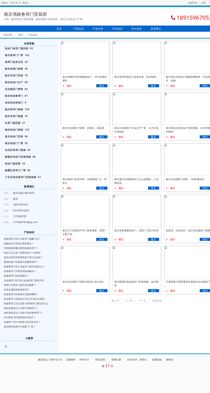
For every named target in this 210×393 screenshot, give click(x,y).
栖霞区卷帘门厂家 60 (17, 170)
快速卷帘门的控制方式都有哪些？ (21, 294)
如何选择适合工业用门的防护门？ (21, 308)
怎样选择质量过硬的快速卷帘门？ (21, 248)
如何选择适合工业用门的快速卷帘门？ (23, 312)
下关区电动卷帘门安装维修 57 (23, 177)
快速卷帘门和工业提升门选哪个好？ (22, 238)
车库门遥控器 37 (15, 123)
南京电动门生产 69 (16, 82)
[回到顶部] (206, 388)
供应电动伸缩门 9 (15, 102)
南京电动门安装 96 (16, 136)
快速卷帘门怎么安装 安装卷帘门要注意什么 (26, 303)
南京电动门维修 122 (17, 129)
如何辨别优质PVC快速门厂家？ (20, 326)
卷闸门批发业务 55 (16, 62)
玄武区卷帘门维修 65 (17, 150)
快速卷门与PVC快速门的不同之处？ (22, 321)
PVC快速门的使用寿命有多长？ (20, 317)
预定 (101, 85)
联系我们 (156, 28)
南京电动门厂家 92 (16, 143)
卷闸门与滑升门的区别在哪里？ (20, 284)
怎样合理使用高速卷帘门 (16, 289)
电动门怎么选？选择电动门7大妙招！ (23, 252)
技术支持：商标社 (137, 359)
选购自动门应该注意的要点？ (19, 243)
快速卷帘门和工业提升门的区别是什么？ (24, 266)
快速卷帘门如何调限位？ (16, 275)
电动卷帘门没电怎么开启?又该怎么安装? (24, 298)
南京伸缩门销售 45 (16, 68)
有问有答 (136, 28)
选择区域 (192, 2)
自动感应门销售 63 (16, 89)
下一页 (142, 300)
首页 (59, 28)
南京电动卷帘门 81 (16, 95)
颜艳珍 (169, 359)
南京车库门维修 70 (16, 116)
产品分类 (98, 28)
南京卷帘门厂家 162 (17, 55)
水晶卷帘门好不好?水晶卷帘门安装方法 (24, 280)
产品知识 (117, 28)
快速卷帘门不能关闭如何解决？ (20, 271)
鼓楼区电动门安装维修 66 (20, 156)
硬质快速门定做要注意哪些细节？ (21, 261)
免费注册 (116, 359)
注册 (203, 2)
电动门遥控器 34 (15, 163)
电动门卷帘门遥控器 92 (19, 48)
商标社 (5, 2)
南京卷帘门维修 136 (17, 109)
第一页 (115, 300)
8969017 (84, 359)
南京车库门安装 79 (16, 75)
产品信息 (78, 28)
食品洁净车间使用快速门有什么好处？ (23, 257)
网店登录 (100, 359)
